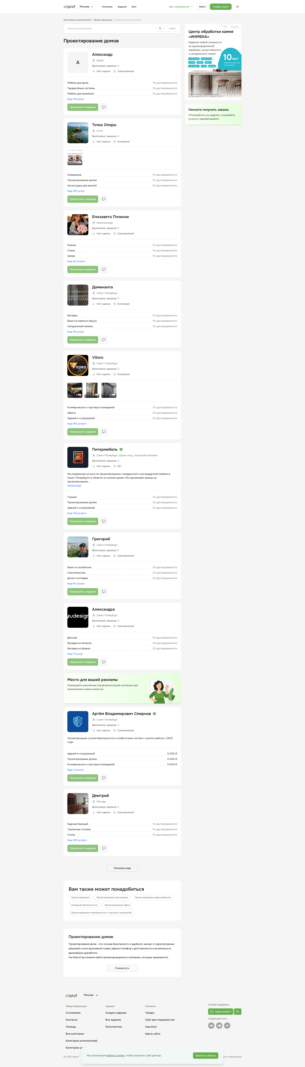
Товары (149, 1012)
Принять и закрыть (205, 1055)
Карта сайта (152, 1033)
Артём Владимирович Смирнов (121, 713)
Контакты (72, 1019)
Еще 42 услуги (76, 261)
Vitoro (97, 357)
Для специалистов (179, 6)
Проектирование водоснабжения (153, 897)
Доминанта (102, 287)
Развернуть (122, 968)
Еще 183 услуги (76, 423)
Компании (107, 6)
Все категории (75, 1033)
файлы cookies (116, 1055)
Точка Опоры (104, 124)
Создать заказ (220, 6)
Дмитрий (100, 795)
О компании (73, 1012)
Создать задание (115, 1012)
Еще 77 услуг (75, 654)
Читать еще (74, 485)
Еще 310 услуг (76, 191)
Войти (202, 6)
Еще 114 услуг (75, 99)
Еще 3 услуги (75, 769)
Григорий (101, 539)
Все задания (113, 1019)
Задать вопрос (223, 1011)
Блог (134, 6)
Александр (102, 54)
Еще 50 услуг (75, 331)
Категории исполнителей (81, 1040)
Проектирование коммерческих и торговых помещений (101, 912)
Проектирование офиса (117, 905)
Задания (122, 6)
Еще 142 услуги (76, 513)
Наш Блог (151, 1026)
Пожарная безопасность (84, 905)
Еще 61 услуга (76, 583)
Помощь (71, 1026)
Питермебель (105, 449)
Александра (103, 609)
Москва (84, 6)
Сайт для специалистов (159, 1019)
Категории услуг (76, 1047)
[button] (87, 7)
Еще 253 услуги (77, 840)
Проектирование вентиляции (112, 897)
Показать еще (122, 868)
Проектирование (80, 897)
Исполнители (113, 1026)
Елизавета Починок (110, 216)
